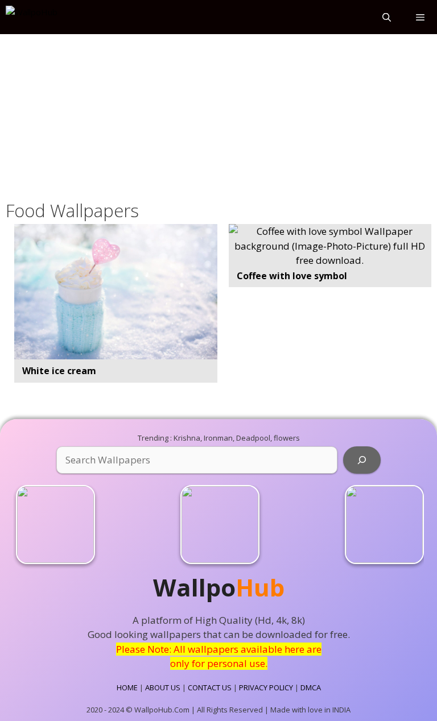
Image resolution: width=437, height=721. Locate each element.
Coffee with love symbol (292, 276)
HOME (127, 687)
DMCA (310, 687)
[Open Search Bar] (386, 17)
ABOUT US (162, 687)
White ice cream (59, 370)
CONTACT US (210, 687)
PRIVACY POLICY (266, 687)
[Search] (362, 460)
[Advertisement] (218, 114)
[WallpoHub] (31, 17)
